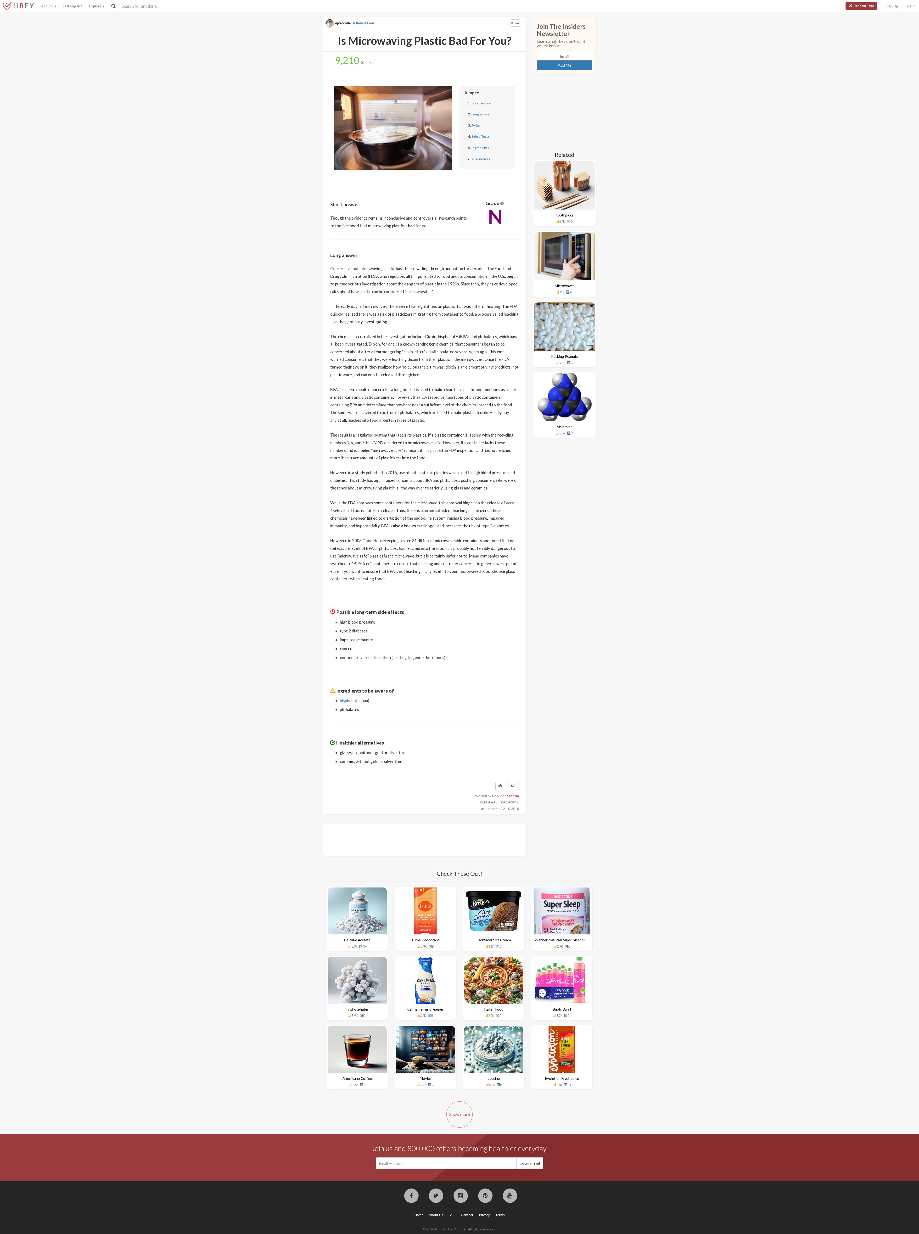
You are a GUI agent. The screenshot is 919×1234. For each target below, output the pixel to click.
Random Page (863, 6)
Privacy (484, 1215)
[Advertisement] (417, 839)
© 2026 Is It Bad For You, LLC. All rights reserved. (459, 1229)
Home (419, 1215)
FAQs (475, 125)
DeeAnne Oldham (505, 796)
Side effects (480, 136)
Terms (500, 1215)
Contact (467, 1215)
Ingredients (480, 148)
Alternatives (480, 159)
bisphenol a (350, 700)
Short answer (481, 103)
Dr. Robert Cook (363, 23)
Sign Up (892, 6)
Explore (95, 6)
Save (516, 23)
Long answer (481, 114)
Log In (910, 6)
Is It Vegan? (72, 6)
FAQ (452, 1215)
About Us (48, 6)
